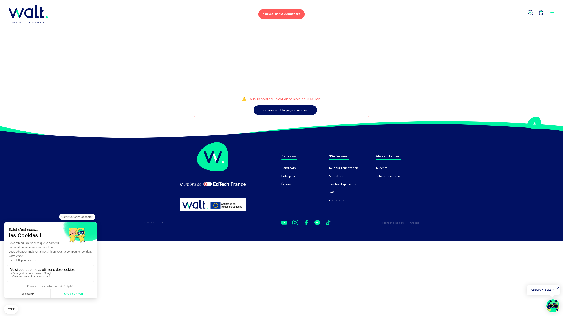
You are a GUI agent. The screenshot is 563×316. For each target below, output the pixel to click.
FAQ (331, 192)
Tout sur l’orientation (343, 168)
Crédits (414, 222)
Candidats (289, 168)
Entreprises (290, 176)
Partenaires (337, 200)
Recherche (383, 184)
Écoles (286, 184)
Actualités (336, 176)
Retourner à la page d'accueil (285, 110)
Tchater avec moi (388, 176)
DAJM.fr (160, 222)
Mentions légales (393, 222)
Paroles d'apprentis (342, 184)
